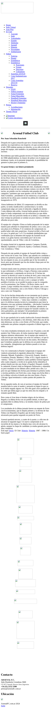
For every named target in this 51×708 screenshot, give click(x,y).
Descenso (19, 69)
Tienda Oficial (11, 111)
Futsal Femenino (17, 94)
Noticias (14, 56)
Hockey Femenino (18, 103)
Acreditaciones (17, 107)
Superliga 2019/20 (18, 74)
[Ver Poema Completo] (17, 12)
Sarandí (14, 45)
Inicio (11, 431)
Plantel (13, 58)
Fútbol (8, 54)
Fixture (18, 67)
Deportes (9, 87)
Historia (14, 47)
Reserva (14, 85)
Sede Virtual (11, 27)
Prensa (8, 105)
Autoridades (15, 38)
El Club (9, 32)
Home (8, 25)
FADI (13, 89)
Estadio (14, 41)
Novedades (15, 49)
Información (15, 109)
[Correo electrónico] (14, 118)
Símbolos (14, 43)
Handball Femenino (18, 98)
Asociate (14, 34)
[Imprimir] (10, 116)
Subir (3, 706)
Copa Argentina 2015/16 (17, 81)
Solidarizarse (16, 52)
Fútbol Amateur (17, 92)
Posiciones (20, 65)
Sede (13, 36)
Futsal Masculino (17, 96)
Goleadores (20, 72)
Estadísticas (15, 60)
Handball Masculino (19, 100)
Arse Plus (9, 29)
